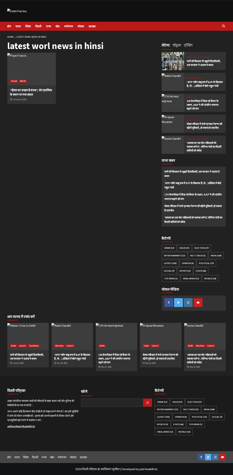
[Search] (223, 26)
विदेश (28, 26)
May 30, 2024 (62, 363)
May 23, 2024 (195, 367)
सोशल (81, 26)
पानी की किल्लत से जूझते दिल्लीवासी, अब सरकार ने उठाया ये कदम (192, 174)
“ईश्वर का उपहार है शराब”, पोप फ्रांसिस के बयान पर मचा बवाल (31, 92)
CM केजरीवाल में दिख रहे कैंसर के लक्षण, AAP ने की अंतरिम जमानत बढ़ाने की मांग (202, 105)
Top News (205, 57)
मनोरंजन (68, 26)
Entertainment (174, 256)
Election (191, 78)
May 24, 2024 (150, 363)
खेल (58, 26)
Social (14, 81)
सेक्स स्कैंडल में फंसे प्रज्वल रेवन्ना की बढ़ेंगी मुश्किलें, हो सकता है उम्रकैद (193, 208)
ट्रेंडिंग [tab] (188, 45)
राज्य (48, 26)
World (23, 81)
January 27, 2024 (19, 99)
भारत (18, 26)
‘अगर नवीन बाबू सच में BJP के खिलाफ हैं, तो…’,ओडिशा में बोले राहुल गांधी (192, 185)
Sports (185, 271)
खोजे (84, 391)
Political (206, 263)
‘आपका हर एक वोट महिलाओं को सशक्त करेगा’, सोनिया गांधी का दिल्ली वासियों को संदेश (204, 146)
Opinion (188, 263)
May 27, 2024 (106, 367)
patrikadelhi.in (148, 469)
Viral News (191, 278)
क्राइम (92, 26)
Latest (196, 57)
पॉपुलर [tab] (177, 45)
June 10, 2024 (18, 363)
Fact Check (198, 256)
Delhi (189, 57)
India (189, 120)
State (201, 271)
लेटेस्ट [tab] (166, 45)
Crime (169, 248)
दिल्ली (38, 26)
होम (9, 26)
